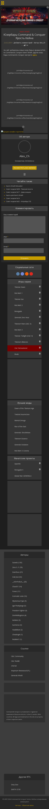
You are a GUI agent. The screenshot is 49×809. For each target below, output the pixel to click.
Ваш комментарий (11, 215)
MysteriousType (18, 601)
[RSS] (26, 274)
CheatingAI (16, 634)
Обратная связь (28, 805)
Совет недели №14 (13, 198)
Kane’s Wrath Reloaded (14, 186)
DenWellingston (18, 615)
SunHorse (15, 625)
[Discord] (22, 274)
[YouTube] (31, 274)
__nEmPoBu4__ (17, 582)
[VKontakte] (18, 274)
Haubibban (16, 630)
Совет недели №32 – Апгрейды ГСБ (18, 201)
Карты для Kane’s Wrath (14, 195)
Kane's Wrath (24, 32)
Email (6, 247)
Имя (6, 237)
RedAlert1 (15, 639)
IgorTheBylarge (18, 606)
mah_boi (15, 577)
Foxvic (14, 591)
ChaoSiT (15, 586)
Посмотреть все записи (24, 168)
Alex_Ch (42, 43)
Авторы (18, 805)
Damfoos (15, 572)
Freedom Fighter (18, 610)
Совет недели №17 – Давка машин (18, 192)
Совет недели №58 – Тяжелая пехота (19, 189)
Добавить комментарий (23, 43)
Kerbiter (15, 620)
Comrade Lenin (18, 596)
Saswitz (15, 562)
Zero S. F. (15, 567)
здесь (35, 55)
